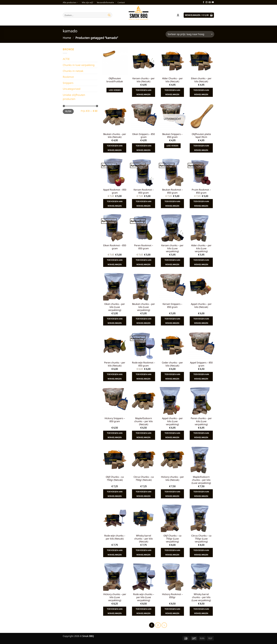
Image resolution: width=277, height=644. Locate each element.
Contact (121, 2)
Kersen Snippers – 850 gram (172, 306)
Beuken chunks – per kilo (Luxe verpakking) (143, 307)
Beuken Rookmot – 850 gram (172, 191)
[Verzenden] (109, 15)
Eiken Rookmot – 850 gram (114, 247)
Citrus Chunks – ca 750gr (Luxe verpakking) (201, 538)
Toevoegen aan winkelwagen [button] (143, 92)
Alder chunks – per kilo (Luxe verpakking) (201, 248)
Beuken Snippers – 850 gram (172, 136)
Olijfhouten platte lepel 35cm (201, 136)
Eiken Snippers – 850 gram (143, 136)
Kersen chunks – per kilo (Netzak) (143, 80)
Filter (68, 111)
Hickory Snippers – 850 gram (115, 420)
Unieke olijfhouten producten (74, 97)
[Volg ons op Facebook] (203, 2)
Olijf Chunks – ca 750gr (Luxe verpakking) (172, 538)
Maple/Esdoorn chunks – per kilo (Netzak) (143, 421)
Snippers (68, 83)
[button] (199, 15)
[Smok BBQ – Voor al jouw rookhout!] (138, 15)
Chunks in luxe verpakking (78, 65)
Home (67, 38)
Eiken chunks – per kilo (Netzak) (201, 80)
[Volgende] (164, 625)
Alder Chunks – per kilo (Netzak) (172, 80)
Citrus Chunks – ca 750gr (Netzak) (144, 478)
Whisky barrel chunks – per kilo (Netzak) (143, 538)
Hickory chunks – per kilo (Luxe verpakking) (114, 597)
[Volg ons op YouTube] (213, 2)
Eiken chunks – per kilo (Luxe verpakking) (114, 307)
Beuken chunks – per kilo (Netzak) (114, 136)
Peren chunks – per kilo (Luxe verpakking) (201, 421)
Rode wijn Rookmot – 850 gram (143, 364)
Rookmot (68, 77)
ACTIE (66, 59)
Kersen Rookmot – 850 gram (144, 191)
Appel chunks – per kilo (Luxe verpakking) (172, 421)
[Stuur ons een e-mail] (209, 2)
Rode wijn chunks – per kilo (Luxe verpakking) (143, 597)
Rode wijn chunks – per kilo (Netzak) (114, 537)
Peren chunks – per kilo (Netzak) (114, 364)
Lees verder (115, 90)
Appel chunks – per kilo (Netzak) (201, 306)
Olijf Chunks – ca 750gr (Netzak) (115, 478)
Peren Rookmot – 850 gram (143, 247)
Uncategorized (71, 88)
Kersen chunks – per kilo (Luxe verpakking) (172, 248)
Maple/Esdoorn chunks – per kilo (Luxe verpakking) (201, 479)
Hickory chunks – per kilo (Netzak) (172, 478)
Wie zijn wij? (87, 2)
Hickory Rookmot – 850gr (172, 596)
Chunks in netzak (73, 71)
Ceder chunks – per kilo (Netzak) (172, 364)
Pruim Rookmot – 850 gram (201, 191)
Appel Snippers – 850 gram (201, 364)
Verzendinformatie (105, 2)
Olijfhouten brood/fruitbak (114, 80)
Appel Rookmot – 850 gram (114, 191)
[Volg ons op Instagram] (206, 2)
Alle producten (69, 2)
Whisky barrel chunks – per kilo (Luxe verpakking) (201, 597)
